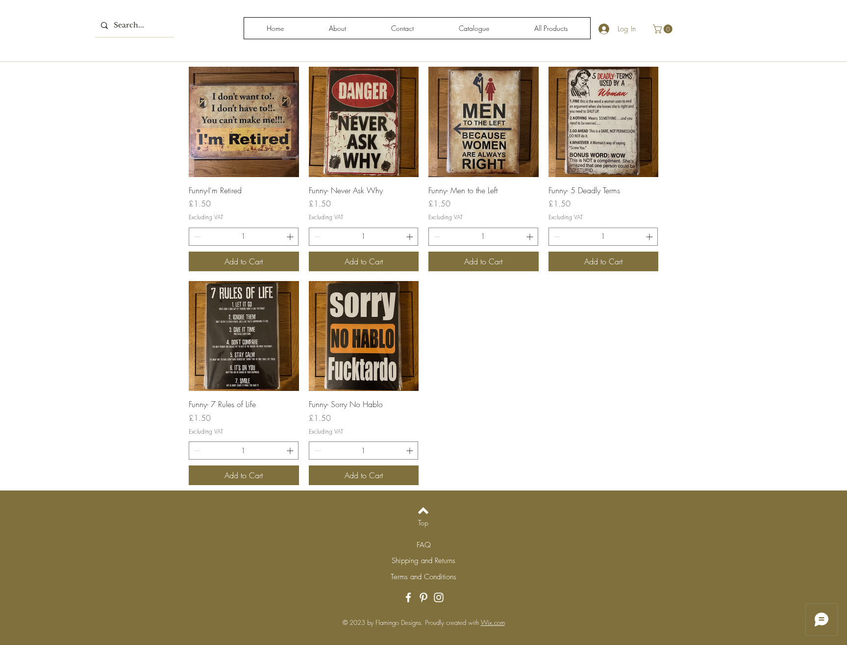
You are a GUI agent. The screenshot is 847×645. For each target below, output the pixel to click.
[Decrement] (196, 236)
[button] (663, 29)
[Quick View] (244, 122)
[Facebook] (408, 597)
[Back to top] (423, 511)
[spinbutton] (243, 236)
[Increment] (291, 236)
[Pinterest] (423, 597)
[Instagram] (438, 597)
